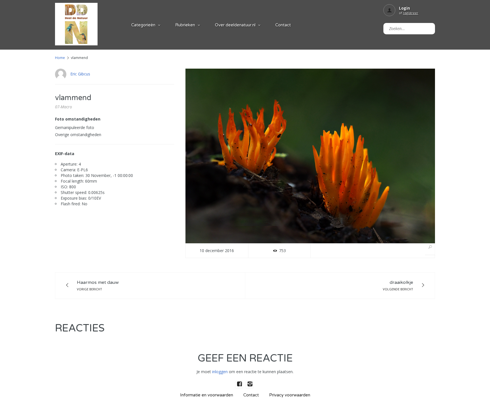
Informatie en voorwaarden (206, 395)
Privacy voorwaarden (289, 395)
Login (404, 8)
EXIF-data (64, 153)
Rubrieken (185, 25)
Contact (283, 25)
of (408, 13)
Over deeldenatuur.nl (235, 25)
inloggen (220, 371)
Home (60, 57)
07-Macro (63, 106)
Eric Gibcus (80, 74)
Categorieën (143, 25)
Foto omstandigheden (77, 119)
